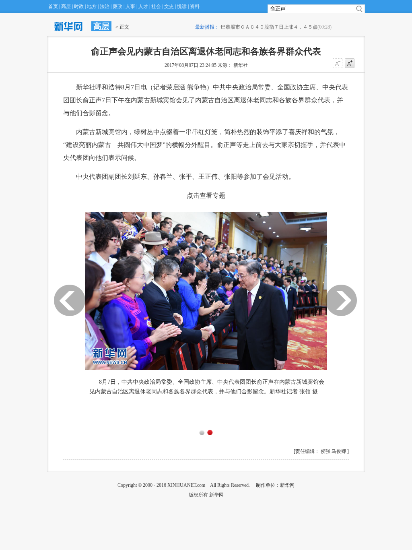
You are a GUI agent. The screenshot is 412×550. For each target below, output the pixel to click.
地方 (92, 6)
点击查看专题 (206, 195)
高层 (66, 6)
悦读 (182, 6)
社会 (156, 6)
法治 (104, 6)
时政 (79, 6)
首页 (53, 6)
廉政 (117, 6)
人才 (143, 6)
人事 (130, 6)
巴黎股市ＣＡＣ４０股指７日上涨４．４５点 (269, 27)
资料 (195, 6)
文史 (169, 6)
